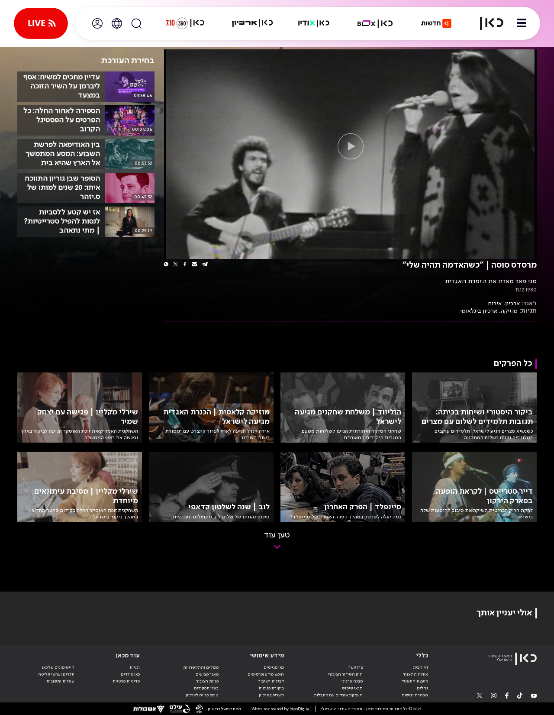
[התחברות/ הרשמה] (97, 23)
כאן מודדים (130, 674)
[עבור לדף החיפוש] (136, 23)
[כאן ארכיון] (252, 23)
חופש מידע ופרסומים (266, 674)
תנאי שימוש (352, 688)
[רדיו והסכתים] (313, 23)
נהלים (422, 688)
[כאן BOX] (375, 23)
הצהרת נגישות (415, 695)
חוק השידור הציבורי (345, 674)
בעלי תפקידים (206, 688)
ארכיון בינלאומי (478, 311)
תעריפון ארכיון (271, 694)
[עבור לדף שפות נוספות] (117, 23)
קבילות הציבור (271, 681)
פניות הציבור (207, 681)
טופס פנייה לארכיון (202, 695)
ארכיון (512, 304)
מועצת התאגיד (415, 681)
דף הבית (420, 667)
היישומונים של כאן (58, 667)
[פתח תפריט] (521, 23)
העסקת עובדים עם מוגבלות (338, 695)
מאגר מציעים (207, 674)
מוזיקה (509, 311)
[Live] (41, 23)
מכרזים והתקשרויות (201, 667)
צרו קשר (355, 667)
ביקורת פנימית (271, 688)
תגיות (134, 667)
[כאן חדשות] (436, 23)
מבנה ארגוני (352, 681)
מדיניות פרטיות (126, 681)
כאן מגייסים (274, 667)
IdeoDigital (300, 709)
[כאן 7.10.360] (184, 23)
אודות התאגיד (415, 674)
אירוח (495, 304)
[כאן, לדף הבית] (486, 23)
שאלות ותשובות (60, 681)
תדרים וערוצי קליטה (56, 674)
